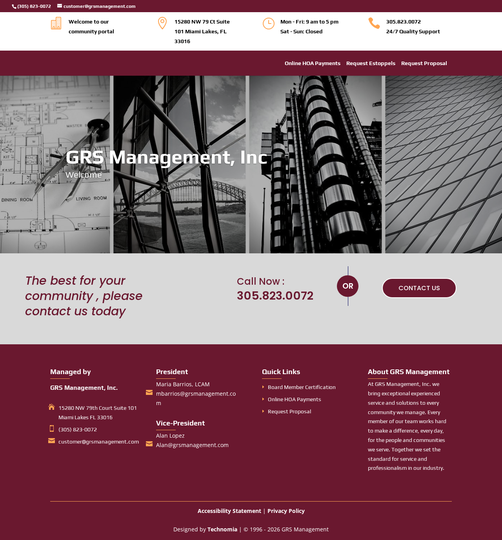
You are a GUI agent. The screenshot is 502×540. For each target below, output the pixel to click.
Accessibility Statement (229, 511)
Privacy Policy (286, 511)
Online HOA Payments (312, 63)
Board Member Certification (302, 387)
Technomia (222, 529)
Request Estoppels (370, 63)
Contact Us (419, 288)
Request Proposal (424, 63)
